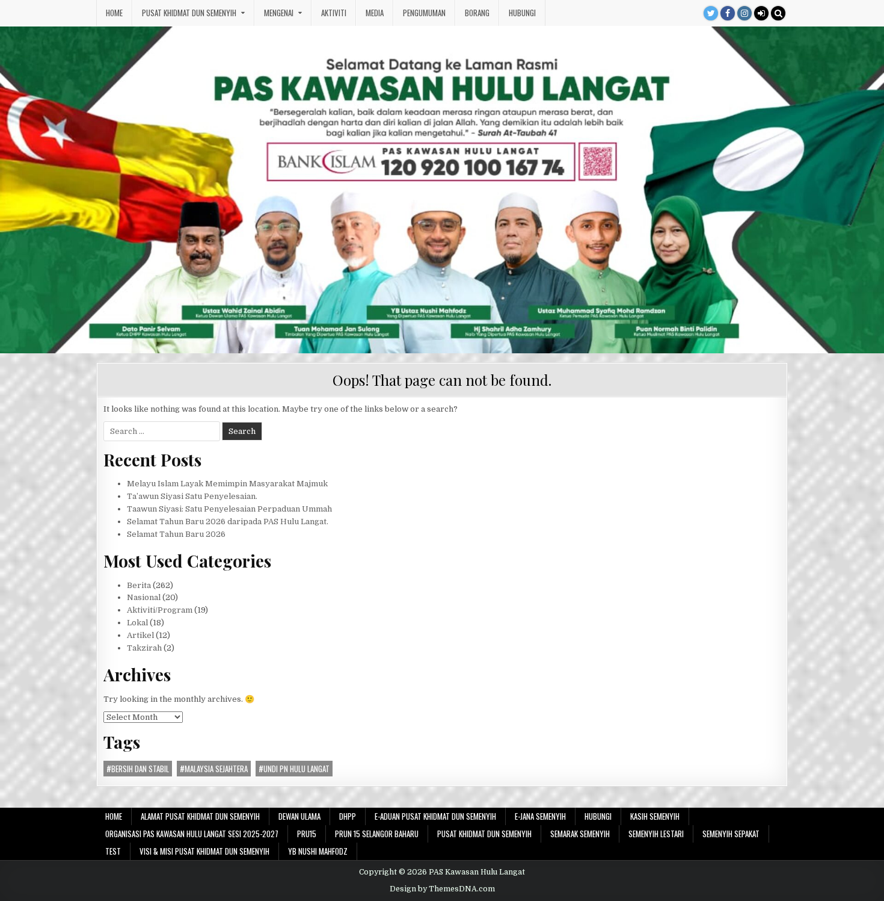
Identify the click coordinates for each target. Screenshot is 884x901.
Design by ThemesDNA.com (442, 889)
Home (114, 13)
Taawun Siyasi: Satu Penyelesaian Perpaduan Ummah (229, 508)
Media (375, 13)
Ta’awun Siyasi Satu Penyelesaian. (192, 496)
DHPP (347, 816)
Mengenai (278, 13)
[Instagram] (744, 13)
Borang (477, 13)
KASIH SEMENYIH (655, 816)
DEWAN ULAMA (299, 816)
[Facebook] (727, 13)
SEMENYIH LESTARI (656, 834)
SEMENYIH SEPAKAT (731, 834)
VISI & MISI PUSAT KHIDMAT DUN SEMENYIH (204, 851)
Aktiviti (333, 13)
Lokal (137, 622)
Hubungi (522, 13)
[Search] (778, 13)
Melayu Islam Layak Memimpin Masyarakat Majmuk (227, 483)
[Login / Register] (761, 13)
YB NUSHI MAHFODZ (318, 851)
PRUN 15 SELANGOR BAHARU (377, 834)
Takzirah (144, 647)
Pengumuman (424, 13)
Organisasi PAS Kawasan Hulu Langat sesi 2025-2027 (191, 834)
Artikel (140, 635)
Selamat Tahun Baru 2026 (176, 534)
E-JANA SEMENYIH (540, 816)
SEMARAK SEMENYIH (580, 834)
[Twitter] (711, 13)
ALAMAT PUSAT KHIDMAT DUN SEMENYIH (200, 816)
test (113, 851)
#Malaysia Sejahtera (214, 769)
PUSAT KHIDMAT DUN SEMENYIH (189, 13)
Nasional (144, 597)
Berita (139, 585)
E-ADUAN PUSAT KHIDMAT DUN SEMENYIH (435, 816)
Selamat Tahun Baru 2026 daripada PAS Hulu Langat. (227, 521)
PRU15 (306, 834)
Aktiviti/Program (159, 610)
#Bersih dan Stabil (137, 769)
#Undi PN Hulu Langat (294, 769)
